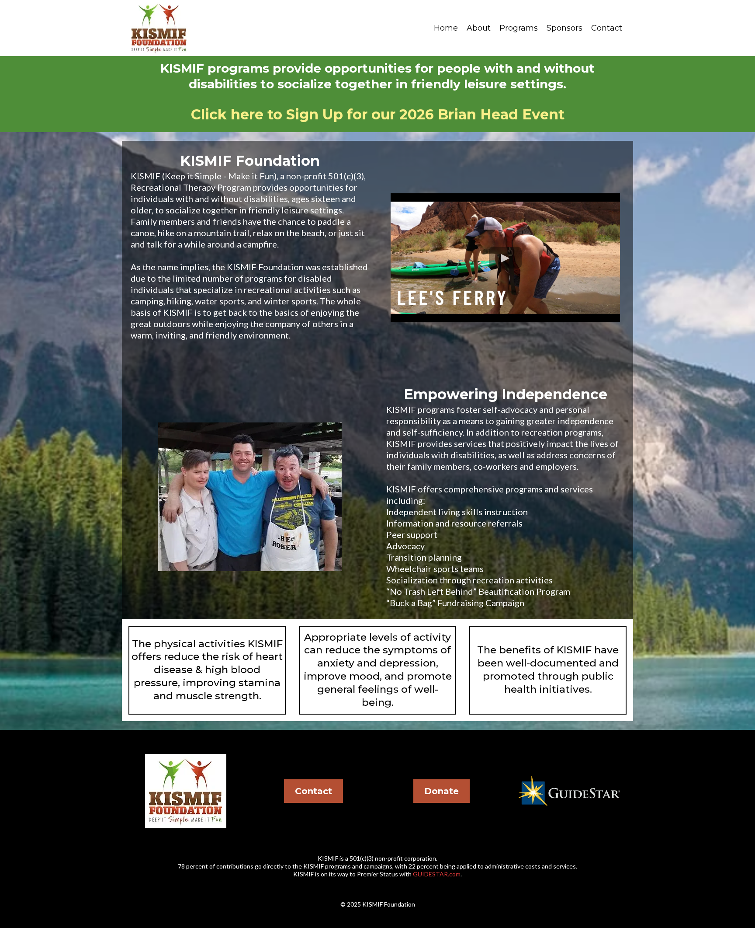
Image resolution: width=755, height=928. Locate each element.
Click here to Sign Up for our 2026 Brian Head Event (378, 114)
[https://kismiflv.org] (159, 28)
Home (446, 28)
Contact (606, 28)
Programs (518, 28)
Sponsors (564, 28)
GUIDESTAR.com (437, 874)
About (479, 28)
